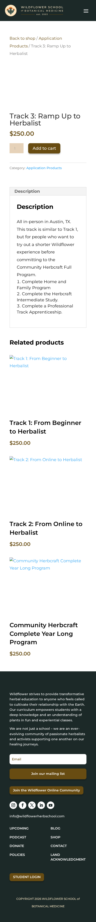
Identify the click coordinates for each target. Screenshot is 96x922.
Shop (55, 837)
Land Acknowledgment (68, 857)
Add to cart (44, 148)
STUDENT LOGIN (27, 877)
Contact (59, 846)
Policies (17, 855)
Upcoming (19, 828)
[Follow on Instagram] (13, 805)
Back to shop (22, 38)
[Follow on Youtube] (50, 805)
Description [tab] (27, 191)
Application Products (44, 168)
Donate (17, 846)
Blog (55, 828)
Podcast (18, 837)
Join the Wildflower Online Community (46, 790)
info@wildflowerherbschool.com (37, 816)
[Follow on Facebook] (22, 805)
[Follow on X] (32, 805)
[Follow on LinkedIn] (41, 805)
